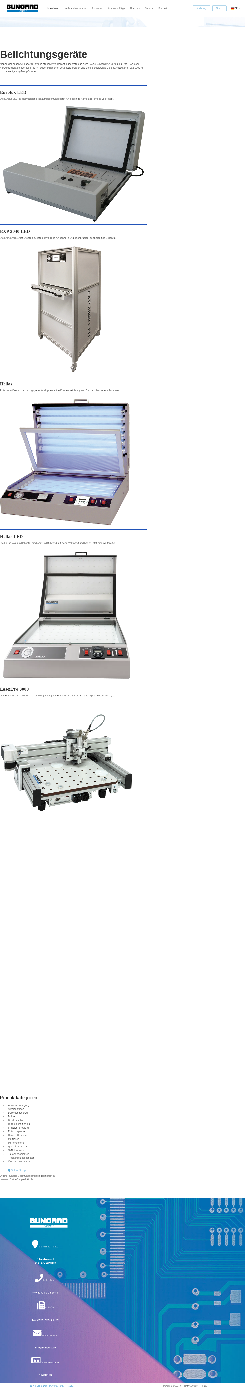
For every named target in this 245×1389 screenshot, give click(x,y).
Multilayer (13, 1138)
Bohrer (12, 1116)
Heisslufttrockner (18, 1135)
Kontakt (162, 8)
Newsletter (45, 1374)
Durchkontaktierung (19, 1123)
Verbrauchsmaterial (75, 8)
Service (149, 8)
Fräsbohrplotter (17, 1131)
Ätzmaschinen (16, 1108)
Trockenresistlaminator (21, 1157)
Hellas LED (11, 536)
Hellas (6, 383)
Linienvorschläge (116, 8)
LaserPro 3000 (14, 689)
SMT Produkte (16, 1150)
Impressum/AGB (172, 1386)
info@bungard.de (45, 1347)
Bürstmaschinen (17, 1120)
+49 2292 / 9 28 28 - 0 (45, 1292)
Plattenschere (16, 1142)
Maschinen (53, 8)
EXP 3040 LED (15, 231)
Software (97, 8)
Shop (219, 8)
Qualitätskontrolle (18, 1146)
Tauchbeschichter (18, 1153)
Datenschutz (191, 1386)
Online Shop (18, 1170)
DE (236, 8)
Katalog (201, 8)
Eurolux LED (13, 92)
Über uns (135, 8)
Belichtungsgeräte (18, 1112)
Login (204, 1386)
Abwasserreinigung (18, 1105)
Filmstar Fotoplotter (19, 1127)
